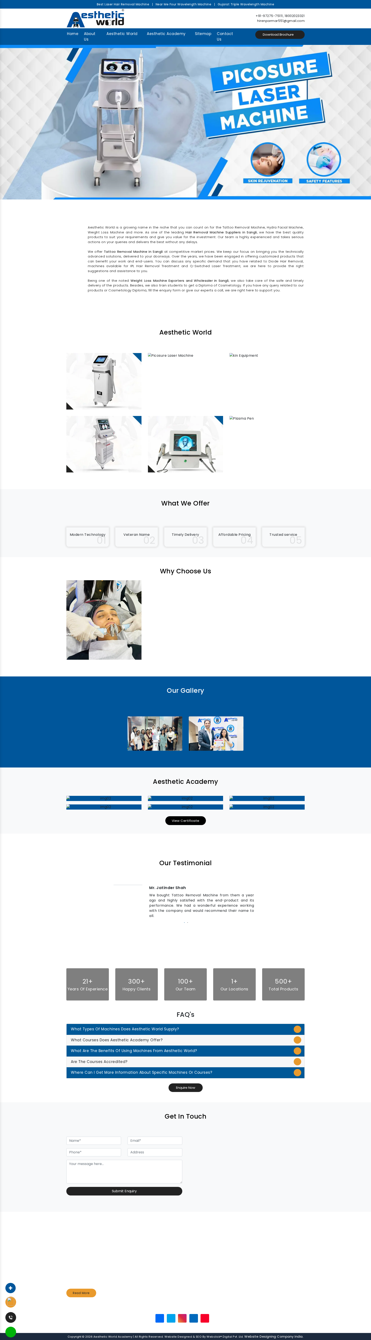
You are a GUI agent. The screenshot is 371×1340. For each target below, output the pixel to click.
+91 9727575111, (268, 1238)
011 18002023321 (269, 1255)
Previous (110, 901)
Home (72, 33)
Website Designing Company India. (273, 1336)
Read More (81, 1293)
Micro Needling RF (206, 1272)
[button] (28, 122)
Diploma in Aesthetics (210, 1238)
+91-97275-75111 (269, 16)
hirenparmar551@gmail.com (281, 20)
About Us (90, 36)
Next (260, 901)
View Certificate (185, 820)
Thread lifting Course (209, 1267)
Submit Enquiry (124, 1191)
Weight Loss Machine (148, 1255)
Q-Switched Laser (145, 1261)
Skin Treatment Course (211, 1250)
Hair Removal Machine (149, 1250)
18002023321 (295, 16)
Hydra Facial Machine (148, 1244)
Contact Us (225, 36)
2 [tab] (187, 922)
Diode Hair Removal (147, 1267)
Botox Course (203, 1255)
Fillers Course (203, 1261)
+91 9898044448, (271, 1244)
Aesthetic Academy (166, 33)
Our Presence (192, 1307)
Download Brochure (279, 34)
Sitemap (203, 33)
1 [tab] (184, 922)
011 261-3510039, (269, 1250)
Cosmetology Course (209, 1244)
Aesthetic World (122, 33)
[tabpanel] (185, 901)
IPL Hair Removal (144, 1272)
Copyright (74, 1337)
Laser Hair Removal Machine (154, 1278)
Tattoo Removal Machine (151, 1238)
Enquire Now (185, 1087)
